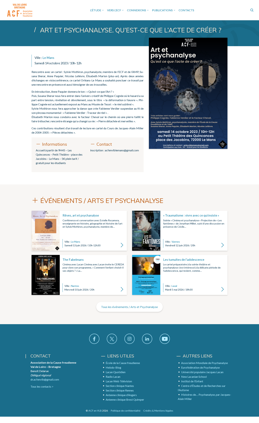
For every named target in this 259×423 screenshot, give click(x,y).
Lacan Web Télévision (119, 381)
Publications (162, 10)
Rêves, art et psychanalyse (81, 215)
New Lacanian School (194, 376)
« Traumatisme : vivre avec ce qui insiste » (191, 215)
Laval (174, 285)
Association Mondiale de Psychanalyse (204, 363)
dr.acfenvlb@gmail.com (44, 379)
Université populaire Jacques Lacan (202, 372)
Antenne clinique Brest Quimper (125, 399)
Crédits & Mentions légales (158, 410)
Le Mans (48, 58)
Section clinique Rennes (120, 390)
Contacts (186, 10)
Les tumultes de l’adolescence (183, 259)
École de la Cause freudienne (123, 363)
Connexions (136, 10)
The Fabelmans (73, 259)
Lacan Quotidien (115, 372)
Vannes (176, 241)
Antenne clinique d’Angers (121, 395)
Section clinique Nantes (120, 385)
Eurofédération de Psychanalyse (200, 367)
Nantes (75, 285)
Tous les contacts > (41, 386)
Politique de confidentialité (125, 410)
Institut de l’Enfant (192, 381)
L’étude (95, 10)
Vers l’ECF (114, 10)
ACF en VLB (95, 410)
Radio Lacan (113, 376)
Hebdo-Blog (113, 367)
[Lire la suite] (46, 231)
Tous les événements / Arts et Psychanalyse (129, 307)
